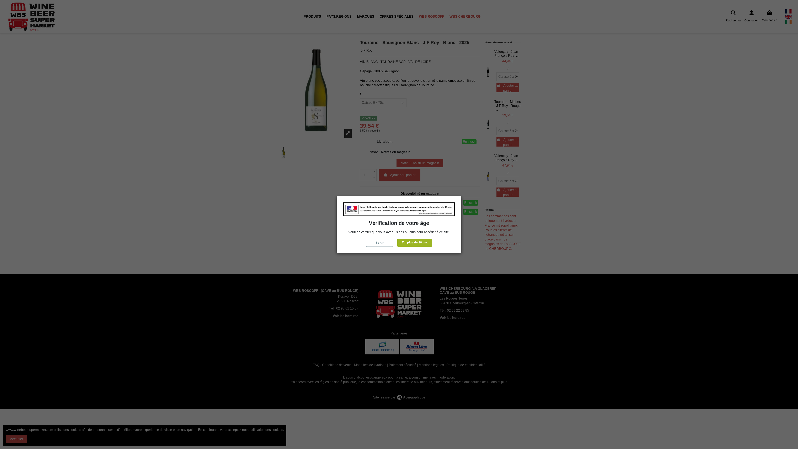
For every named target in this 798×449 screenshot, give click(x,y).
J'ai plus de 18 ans (414, 242)
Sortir (379, 242)
